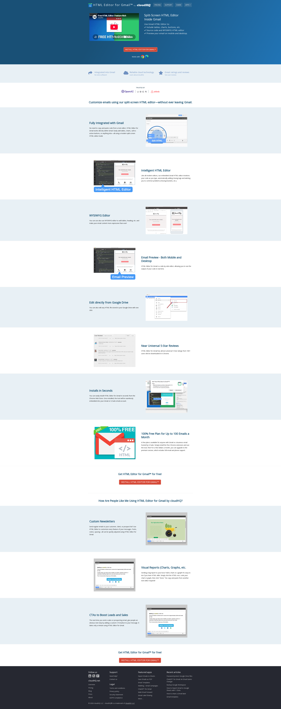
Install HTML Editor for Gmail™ (140, 49)
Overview (91, 684)
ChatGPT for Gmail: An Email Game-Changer (179, 680)
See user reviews (170, 75)
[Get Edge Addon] (146, 56)
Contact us (113, 679)
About (90, 697)
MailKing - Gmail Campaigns (148, 686)
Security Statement (116, 695)
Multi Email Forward (145, 692)
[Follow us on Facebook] (97, 675)
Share (178, 5)
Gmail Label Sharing (145, 695)
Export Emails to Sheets (146, 676)
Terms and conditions (117, 688)
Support (168, 5)
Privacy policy (114, 691)
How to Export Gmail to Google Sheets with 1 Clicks (178, 689)
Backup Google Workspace (176, 685)
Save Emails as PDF (145, 679)
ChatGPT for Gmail (144, 689)
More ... (140, 699)
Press (90, 694)
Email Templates (144, 682)
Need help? (113, 676)
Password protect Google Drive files (179, 676)
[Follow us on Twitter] (93, 675)
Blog (90, 691)
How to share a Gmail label (176, 694)
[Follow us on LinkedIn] (89, 675)
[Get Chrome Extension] (142, 56)
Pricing (157, 5)
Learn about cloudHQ (137, 75)
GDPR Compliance (116, 698)
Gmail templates (172, 697)
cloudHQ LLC (130, 703)
